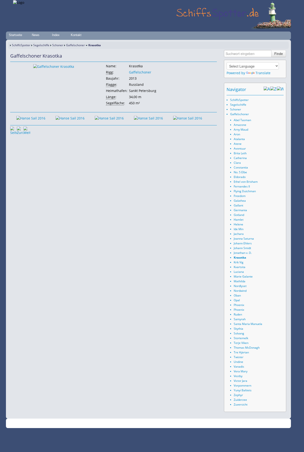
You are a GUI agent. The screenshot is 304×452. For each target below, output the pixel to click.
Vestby (238, 376)
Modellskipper (186, 423)
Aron (237, 134)
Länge (110, 97)
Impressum (105, 423)
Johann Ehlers (243, 243)
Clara (237, 163)
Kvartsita (239, 267)
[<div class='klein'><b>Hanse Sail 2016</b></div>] (53, 66)
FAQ (171, 423)
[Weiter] (27, 130)
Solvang (239, 333)
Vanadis (239, 367)
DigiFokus (205, 423)
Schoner (57, 45)
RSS (217, 423)
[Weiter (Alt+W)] (280, 89)
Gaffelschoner (75, 45)
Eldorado (240, 177)
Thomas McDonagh (247, 348)
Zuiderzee (240, 400)
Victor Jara (240, 381)
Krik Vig (238, 262)
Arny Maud (241, 130)
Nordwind (240, 291)
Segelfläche (115, 103)
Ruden (238, 314)
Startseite (15, 35)
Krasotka (240, 258)
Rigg (109, 72)
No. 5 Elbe (240, 172)
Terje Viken (241, 343)
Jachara (239, 234)
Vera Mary (240, 371)
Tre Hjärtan (241, 352)
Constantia (241, 167)
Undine (238, 362)
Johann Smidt (242, 248)
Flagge (111, 84)
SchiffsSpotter (21, 45)
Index (56, 35)
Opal (237, 300)
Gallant (238, 205)
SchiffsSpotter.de (83, 423)
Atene (238, 144)
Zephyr (238, 395)
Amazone (240, 125)
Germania (240, 210)
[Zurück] (20, 130)
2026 (67, 423)
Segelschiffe (41, 45)
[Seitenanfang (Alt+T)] (13, 130)
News (35, 35)
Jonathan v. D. (243, 253)
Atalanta (239, 139)
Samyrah (240, 319)
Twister (238, 357)
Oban (237, 295)
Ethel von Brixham (246, 182)
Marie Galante (243, 276)
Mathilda (239, 281)
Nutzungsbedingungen (150, 423)
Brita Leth (240, 153)
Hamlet (238, 220)
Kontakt (76, 35)
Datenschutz (124, 423)
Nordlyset (240, 286)
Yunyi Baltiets (243, 390)
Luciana (239, 272)
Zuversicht (240, 404)
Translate (263, 73)
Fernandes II (242, 186)
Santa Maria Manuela (248, 324)
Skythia (238, 329)
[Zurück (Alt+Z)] (273, 89)
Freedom (240, 196)
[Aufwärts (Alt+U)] (267, 89)
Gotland (239, 215)
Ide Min (238, 229)
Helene (238, 224)
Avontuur (240, 148)
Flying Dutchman (245, 191)
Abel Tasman (242, 120)
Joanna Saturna (244, 239)
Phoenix (239, 305)
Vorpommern (242, 386)
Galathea (240, 201)
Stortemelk (241, 338)
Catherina (240, 158)
